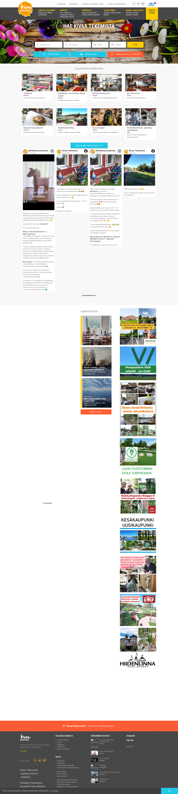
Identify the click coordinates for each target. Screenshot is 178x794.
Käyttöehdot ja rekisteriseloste (67, 786)
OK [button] (169, 791)
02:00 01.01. (130, 747)
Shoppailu (60, 744)
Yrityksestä (61, 4)
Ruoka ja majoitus (63, 749)
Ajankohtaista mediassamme (67, 780)
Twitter (129, 740)
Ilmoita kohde (61, 771)
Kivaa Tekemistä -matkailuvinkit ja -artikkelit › (29, 773)
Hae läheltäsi (53, 54)
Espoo (106, 742)
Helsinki (104, 759)
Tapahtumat (61, 747)
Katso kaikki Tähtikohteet (87, 145)
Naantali (104, 780)
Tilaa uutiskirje (62, 774)
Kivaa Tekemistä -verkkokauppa (68, 768)
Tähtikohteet (90, 54)
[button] (38, 220)
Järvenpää (103, 766)
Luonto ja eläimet (63, 740)
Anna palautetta (62, 776)
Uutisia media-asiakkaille (65, 765)
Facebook (130, 736)
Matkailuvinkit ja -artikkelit (127, 54)
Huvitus (59, 742)
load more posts (89, 295)
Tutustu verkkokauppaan (116, 4)
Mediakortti (74, 4)
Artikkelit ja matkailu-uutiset (93, 4)
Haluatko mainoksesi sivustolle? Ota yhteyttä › (33, 784)
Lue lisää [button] (54, 791)
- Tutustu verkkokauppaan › (91, 726)
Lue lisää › (23, 751)
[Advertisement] (89, 712)
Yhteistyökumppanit (64, 784)
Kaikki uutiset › (96, 412)
